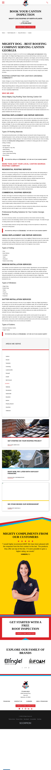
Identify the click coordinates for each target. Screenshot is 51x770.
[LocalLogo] (25, 3)
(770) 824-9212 (26, 23)
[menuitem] (25, 356)
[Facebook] (22, 708)
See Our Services (14, 444)
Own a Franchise (42, 701)
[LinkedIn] (28, 708)
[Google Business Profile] (19, 708)
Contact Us (18, 701)
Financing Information (16, 477)
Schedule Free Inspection (25, 27)
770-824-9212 (25, 691)
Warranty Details (14, 508)
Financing (6, 701)
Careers (29, 701)
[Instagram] (25, 708)
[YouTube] (31, 708)
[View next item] (29, 668)
